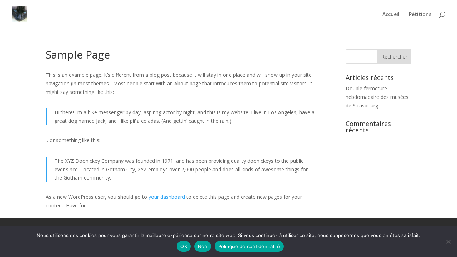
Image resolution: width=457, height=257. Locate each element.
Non (202, 246)
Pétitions (420, 14)
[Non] (448, 241)
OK (183, 246)
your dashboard (167, 196)
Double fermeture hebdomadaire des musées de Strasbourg (377, 97)
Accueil (391, 14)
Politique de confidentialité (249, 246)
